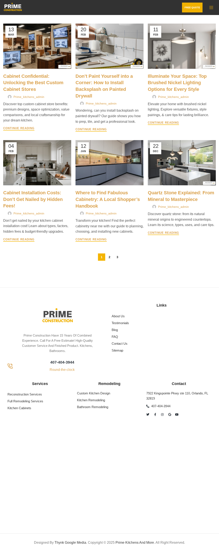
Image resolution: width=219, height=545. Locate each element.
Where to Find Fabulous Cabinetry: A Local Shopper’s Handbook (107, 199)
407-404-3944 (62, 362)
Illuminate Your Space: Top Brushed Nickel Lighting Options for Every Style (177, 82)
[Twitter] (147, 414)
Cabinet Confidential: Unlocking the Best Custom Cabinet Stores (33, 82)
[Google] (169, 414)
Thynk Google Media (70, 542)
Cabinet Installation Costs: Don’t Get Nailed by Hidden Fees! (33, 199)
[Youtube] (176, 414)
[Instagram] (162, 414)
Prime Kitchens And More (134, 542)
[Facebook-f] (155, 414)
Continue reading (18, 128)
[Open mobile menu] (211, 7)
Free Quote (192, 7)
